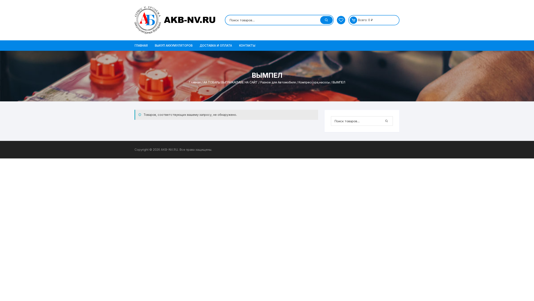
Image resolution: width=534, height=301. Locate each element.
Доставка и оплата (216, 45)
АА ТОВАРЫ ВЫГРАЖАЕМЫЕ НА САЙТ (230, 82)
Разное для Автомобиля (278, 82)
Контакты (247, 45)
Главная (141, 45)
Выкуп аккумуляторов (174, 45)
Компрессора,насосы (314, 82)
